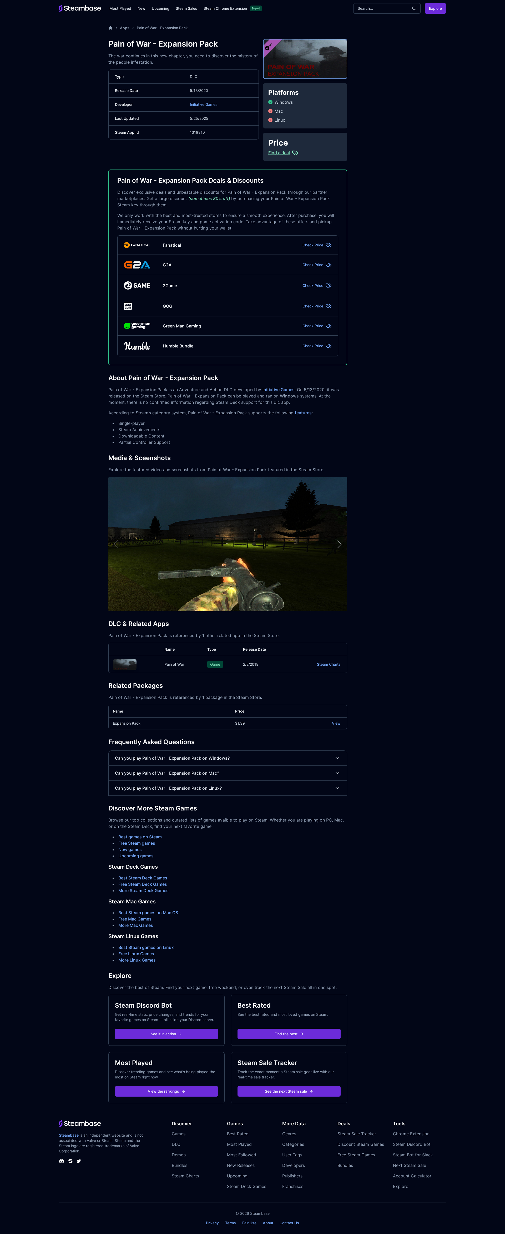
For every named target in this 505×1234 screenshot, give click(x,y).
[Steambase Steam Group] (70, 1161)
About (268, 1223)
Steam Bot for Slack (413, 1154)
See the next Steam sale (286, 1091)
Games (178, 1133)
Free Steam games (136, 843)
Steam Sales (186, 8)
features (303, 412)
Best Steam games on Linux (146, 947)
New (141, 8)
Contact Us (289, 1223)
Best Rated (238, 1133)
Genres (289, 1133)
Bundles (179, 1165)
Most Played (120, 8)
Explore (435, 8)
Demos (179, 1154)
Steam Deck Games (246, 1186)
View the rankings (163, 1091)
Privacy (212, 1223)
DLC (176, 1144)
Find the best (286, 1034)
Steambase (69, 1135)
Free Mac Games (135, 919)
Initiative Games (204, 104)
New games (130, 849)
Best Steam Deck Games (142, 877)
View (336, 723)
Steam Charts (329, 664)
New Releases (241, 1165)
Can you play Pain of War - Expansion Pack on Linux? (168, 788)
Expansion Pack (126, 723)
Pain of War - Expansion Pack (162, 28)
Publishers (292, 1175)
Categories (293, 1144)
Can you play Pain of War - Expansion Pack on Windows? (172, 758)
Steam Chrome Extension (225, 8)
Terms (230, 1223)
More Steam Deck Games (143, 890)
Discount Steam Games (360, 1144)
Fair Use (249, 1223)
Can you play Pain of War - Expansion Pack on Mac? (167, 773)
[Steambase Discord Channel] (61, 1161)
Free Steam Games (356, 1154)
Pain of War (174, 664)
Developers (293, 1165)
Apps (124, 28)
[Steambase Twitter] (79, 1161)
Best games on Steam (140, 836)
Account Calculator (412, 1175)
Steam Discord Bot (412, 1144)
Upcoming (160, 8)
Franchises (292, 1186)
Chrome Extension (411, 1133)
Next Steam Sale (409, 1165)
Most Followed (241, 1154)
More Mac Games (135, 925)
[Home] (110, 28)
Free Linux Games (136, 953)
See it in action (163, 1034)
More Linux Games (137, 960)
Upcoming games (136, 855)
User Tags (292, 1154)
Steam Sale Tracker (356, 1133)
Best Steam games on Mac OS (148, 912)
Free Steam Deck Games (142, 884)
